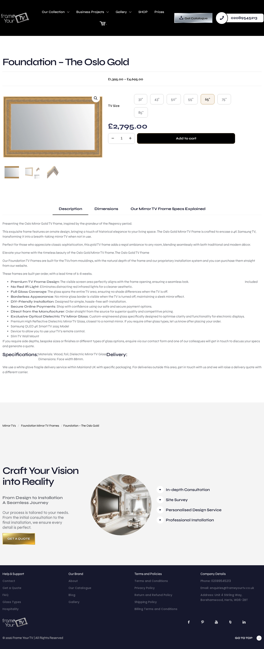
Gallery (73, 602)
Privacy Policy (144, 588)
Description (70, 208)
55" (190, 99)
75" (224, 99)
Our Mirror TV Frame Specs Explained (168, 208)
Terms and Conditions (151, 581)
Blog (71, 595)
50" (174, 99)
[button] (96, 98)
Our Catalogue (79, 588)
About (73, 581)
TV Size (113, 106)
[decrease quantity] (112, 138)
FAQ (5, 595)
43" (156, 99)
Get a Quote (11, 588)
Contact (8, 581)
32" (140, 99)
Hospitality (10, 609)
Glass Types (11, 602)
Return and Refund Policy (153, 595)
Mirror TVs (9, 425)
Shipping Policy (145, 602)
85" (141, 112)
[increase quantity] (130, 138)
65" (207, 99)
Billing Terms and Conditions (155, 609)
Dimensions (106, 208)
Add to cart (186, 138)
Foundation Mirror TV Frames (40, 425)
